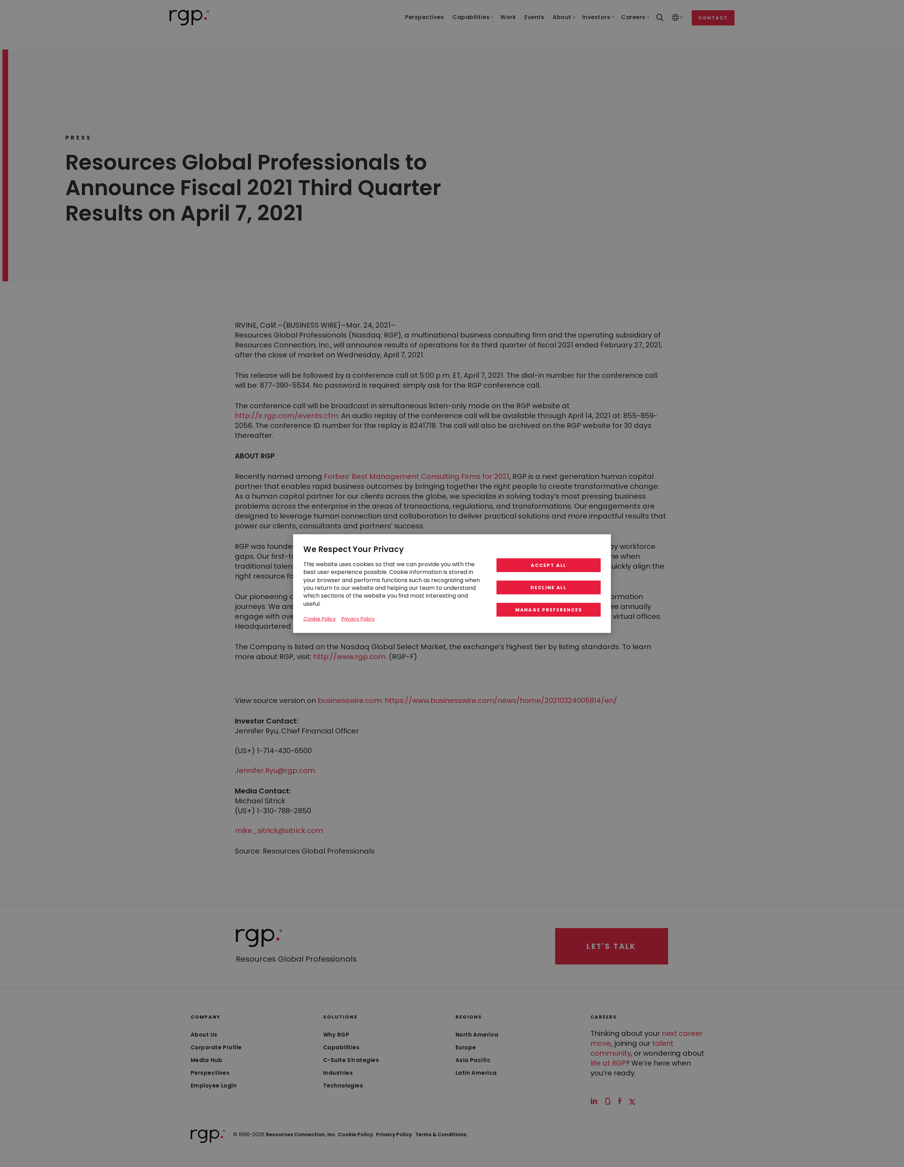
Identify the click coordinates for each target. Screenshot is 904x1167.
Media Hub (206, 1060)
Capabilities (341, 1047)
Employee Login (214, 1085)
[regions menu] (675, 18)
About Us (204, 1034)
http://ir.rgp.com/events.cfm (286, 416)
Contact (713, 17)
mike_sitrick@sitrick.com (279, 830)
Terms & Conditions (441, 1134)
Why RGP (336, 1034)
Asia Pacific (473, 1060)
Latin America (476, 1073)
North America (477, 1034)
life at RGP (608, 1063)
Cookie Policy (319, 618)
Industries (338, 1073)
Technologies (343, 1085)
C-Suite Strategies (351, 1060)
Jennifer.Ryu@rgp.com (275, 770)
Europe (466, 1047)
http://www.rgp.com (349, 657)
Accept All (549, 565)
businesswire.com (349, 700)
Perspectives (210, 1073)
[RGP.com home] (189, 17)
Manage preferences (548, 609)
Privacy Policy (394, 1134)
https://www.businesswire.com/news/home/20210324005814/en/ (501, 700)
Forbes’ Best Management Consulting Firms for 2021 (416, 476)
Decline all (548, 587)
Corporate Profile (216, 1047)
